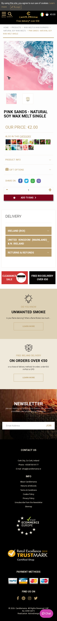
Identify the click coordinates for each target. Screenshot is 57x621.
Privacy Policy (28, 498)
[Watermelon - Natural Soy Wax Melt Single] (25, 147)
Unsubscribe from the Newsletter (28, 502)
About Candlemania (28, 482)
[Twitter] (36, 598)
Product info (13, 159)
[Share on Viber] (38, 181)
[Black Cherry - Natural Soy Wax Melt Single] (8, 142)
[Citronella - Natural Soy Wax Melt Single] (48, 142)
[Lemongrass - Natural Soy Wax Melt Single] (31, 142)
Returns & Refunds (28, 486)
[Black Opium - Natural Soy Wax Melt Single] (31, 147)
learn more (28, 326)
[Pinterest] (23, 598)
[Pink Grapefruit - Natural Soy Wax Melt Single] (14, 142)
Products (16, 27)
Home (6, 27)
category (25, 136)
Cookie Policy (28, 494)
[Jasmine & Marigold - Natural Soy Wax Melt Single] (8, 147)
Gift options (16, 169)
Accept (17, 7)
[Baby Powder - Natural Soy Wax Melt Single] (19, 147)
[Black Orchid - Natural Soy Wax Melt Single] (36, 142)
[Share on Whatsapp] (32, 181)
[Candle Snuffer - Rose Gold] (21, 278)
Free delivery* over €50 (28, 21)
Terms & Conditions (28, 490)
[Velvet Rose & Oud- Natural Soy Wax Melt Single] (42, 142)
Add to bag (28, 197)
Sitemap (28, 507)
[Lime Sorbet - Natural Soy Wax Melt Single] (25, 142)
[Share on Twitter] (26, 181)
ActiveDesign (33, 613)
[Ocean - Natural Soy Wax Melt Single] (14, 147)
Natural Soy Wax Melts (14, 31)
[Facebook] (18, 598)
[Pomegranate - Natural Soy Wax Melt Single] (19, 142)
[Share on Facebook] (20, 181)
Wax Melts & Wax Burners (36, 27)
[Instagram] (29, 598)
